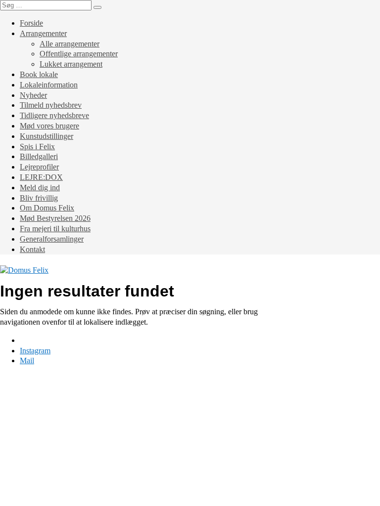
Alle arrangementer (69, 44)
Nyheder (33, 95)
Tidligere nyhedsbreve (54, 115)
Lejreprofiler (39, 167)
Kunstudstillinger (46, 136)
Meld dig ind (40, 187)
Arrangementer (43, 33)
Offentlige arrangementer (79, 53)
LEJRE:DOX (41, 177)
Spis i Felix (37, 146)
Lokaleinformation (49, 85)
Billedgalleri (39, 156)
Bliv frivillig (39, 198)
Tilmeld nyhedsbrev (51, 105)
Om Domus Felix (47, 208)
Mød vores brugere (49, 126)
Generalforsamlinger (52, 239)
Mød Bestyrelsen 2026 (55, 218)
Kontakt (32, 249)
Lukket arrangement (71, 64)
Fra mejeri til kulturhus (55, 228)
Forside (31, 23)
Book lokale (39, 74)
